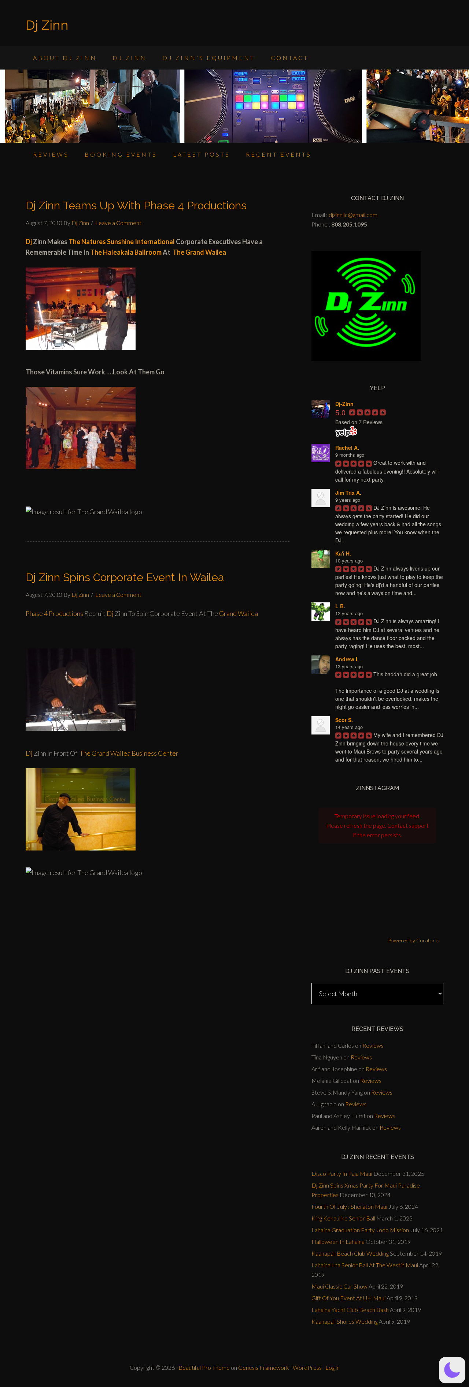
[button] (452, 1370)
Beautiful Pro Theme (204, 1367)
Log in (332, 1367)
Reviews (373, 1045)
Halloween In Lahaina (338, 1241)
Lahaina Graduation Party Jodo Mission (360, 1229)
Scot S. (344, 720)
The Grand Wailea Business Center (129, 753)
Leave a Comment (118, 222)
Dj (29, 242)
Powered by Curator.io (414, 940)
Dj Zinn (47, 25)
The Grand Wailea (199, 252)
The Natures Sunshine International (121, 242)
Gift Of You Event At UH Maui (348, 1297)
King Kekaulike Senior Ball (343, 1218)
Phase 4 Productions (55, 613)
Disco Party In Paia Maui (341, 1173)
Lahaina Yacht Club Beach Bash (350, 1309)
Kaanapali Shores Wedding (344, 1321)
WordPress (307, 1367)
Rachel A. (347, 447)
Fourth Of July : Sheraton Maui (349, 1206)
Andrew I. (347, 659)
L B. (340, 606)
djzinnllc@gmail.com (353, 214)
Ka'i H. (343, 553)
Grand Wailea (238, 613)
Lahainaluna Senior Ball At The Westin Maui (364, 1264)
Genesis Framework (263, 1367)
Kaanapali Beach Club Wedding (350, 1253)
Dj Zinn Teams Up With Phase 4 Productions (136, 205)
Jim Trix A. (348, 492)
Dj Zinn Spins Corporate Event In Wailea (125, 577)
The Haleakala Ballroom (126, 252)
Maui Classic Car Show (339, 1286)
